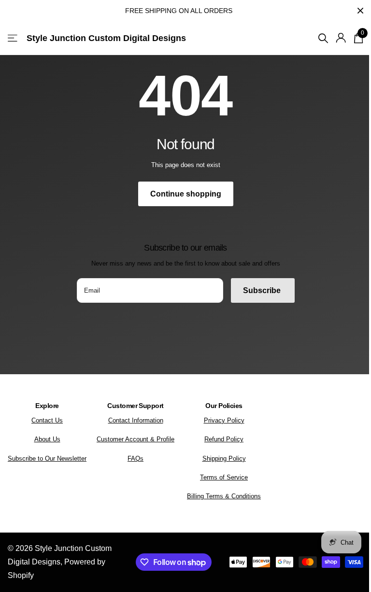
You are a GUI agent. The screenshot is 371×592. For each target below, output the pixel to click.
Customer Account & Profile (135, 439)
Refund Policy (223, 439)
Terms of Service (224, 477)
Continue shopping (185, 194)
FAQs (135, 458)
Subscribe (263, 290)
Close (360, 10)
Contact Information (135, 420)
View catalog (13, 38)
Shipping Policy (224, 458)
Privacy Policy (224, 420)
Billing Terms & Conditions (224, 496)
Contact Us (47, 420)
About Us (47, 439)
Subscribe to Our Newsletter (47, 458)
